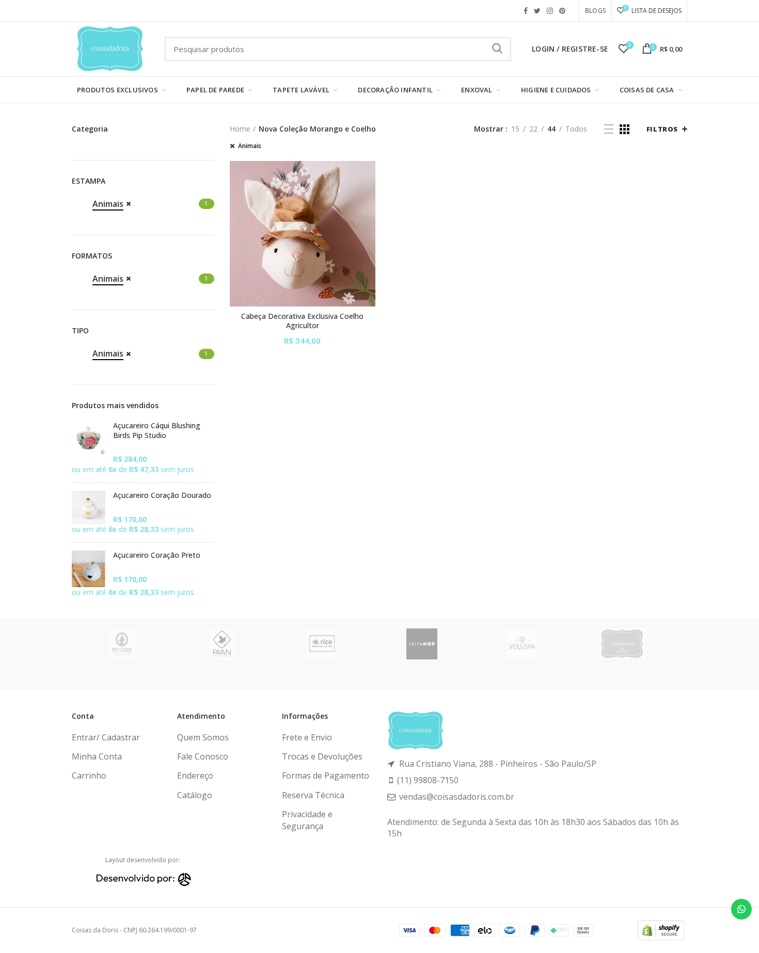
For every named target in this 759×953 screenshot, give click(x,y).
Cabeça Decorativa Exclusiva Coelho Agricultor (302, 321)
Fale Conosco (202, 756)
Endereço (195, 775)
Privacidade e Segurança (307, 820)
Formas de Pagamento (325, 775)
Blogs (595, 10)
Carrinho (89, 775)
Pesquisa (497, 49)
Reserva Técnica (313, 795)
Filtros (662, 129)
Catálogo (194, 795)
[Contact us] (741, 909)
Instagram (550, 11)
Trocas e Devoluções (322, 756)
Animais (249, 146)
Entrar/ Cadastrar (106, 737)
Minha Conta (97, 756)
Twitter (537, 11)
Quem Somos (203, 737)
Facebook (525, 11)
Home (240, 129)
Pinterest (562, 11)
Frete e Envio (307, 737)
